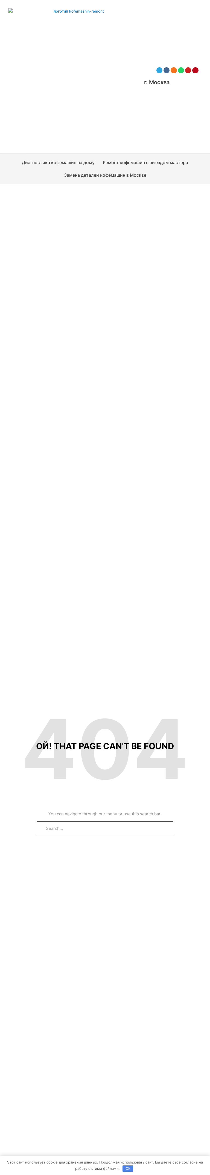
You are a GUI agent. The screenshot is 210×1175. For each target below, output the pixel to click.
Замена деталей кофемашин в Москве (105, 175)
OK (128, 1168)
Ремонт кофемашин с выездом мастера (145, 162)
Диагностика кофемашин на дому (58, 162)
